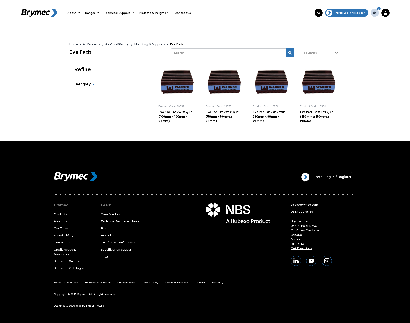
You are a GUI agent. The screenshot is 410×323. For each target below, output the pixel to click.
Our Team (61, 228)
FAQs (105, 256)
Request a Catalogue (69, 268)
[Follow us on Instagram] (327, 261)
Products (60, 214)
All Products (91, 44)
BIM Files (107, 235)
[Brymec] (39, 13)
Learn (106, 205)
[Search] (290, 53)
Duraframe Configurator (118, 242)
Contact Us (182, 13)
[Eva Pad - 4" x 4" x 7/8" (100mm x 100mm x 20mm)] (177, 93)
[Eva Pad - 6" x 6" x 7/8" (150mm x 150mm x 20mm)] (319, 93)
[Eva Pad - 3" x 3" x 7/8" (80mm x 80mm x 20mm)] (272, 93)
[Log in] (385, 13)
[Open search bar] (319, 13)
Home (73, 44)
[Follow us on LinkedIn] (296, 261)
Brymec (61, 205)
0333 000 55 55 (302, 212)
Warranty (217, 282)
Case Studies (110, 214)
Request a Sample (67, 261)
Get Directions (301, 248)
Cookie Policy (150, 282)
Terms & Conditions (66, 282)
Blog (104, 228)
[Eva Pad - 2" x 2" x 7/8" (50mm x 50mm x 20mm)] (224, 93)
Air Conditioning (117, 44)
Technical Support (117, 13)
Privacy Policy (126, 282)
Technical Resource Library (120, 221)
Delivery (200, 282)
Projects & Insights (152, 13)
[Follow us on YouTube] (311, 261)
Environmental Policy (98, 282)
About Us (60, 221)
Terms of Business (176, 282)
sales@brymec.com (304, 204)
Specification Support (117, 249)
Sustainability (63, 235)
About (72, 13)
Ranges (90, 13)
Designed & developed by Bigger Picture (79, 305)
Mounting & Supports (149, 44)
